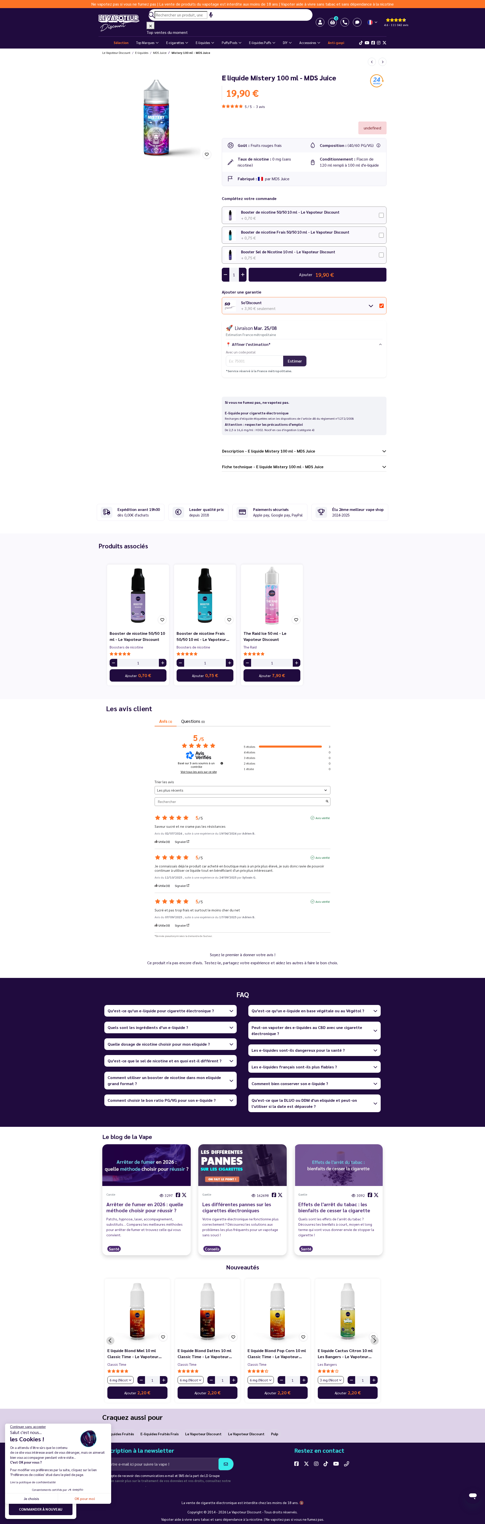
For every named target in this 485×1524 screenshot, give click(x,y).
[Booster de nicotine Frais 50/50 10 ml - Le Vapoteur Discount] (205, 595)
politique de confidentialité (123, 1485)
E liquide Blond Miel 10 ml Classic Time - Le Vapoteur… (134, 1353)
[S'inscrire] (226, 1464)
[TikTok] (361, 43)
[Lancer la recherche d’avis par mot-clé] (327, 801)
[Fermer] (151, 25)
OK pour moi (85, 1498)
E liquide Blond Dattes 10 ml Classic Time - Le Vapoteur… (205, 1353)
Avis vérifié (323, 818)
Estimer (295, 361)
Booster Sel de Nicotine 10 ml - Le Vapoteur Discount (288, 251)
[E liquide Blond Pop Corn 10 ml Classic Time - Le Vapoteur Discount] (277, 1311)
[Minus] (113, 663)
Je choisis (31, 1498)
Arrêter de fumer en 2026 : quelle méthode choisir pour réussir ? (144, 1207)
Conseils (212, 1248)
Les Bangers (327, 1364)
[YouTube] (336, 1463)
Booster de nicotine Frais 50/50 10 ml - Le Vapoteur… (203, 636)
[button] (332, 22)
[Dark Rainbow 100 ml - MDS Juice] (372, 62)
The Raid (250, 647)
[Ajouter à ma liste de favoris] (207, 154)
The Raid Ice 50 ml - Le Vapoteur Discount (265, 636)
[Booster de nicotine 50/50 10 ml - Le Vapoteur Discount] (138, 595)
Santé (114, 1248)
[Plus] (162, 663)
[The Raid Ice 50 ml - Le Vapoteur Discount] (272, 595)
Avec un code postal (241, 352)
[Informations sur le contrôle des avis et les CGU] (222, 763)
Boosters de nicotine (126, 647)
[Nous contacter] (346, 1463)
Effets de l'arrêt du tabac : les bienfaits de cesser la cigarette (334, 1207)
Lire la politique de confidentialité (33, 1482)
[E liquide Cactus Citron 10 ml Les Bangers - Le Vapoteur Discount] (347, 1311)
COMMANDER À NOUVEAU (41, 1509)
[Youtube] (367, 43)
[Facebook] (373, 43)
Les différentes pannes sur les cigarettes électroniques (236, 1207)
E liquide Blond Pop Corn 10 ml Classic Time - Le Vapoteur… (277, 1353)
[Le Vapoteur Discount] (123, 23)
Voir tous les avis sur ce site (199, 771)
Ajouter (138, 675)
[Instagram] (378, 43)
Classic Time (116, 1364)
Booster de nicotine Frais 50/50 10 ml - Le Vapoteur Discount (295, 232)
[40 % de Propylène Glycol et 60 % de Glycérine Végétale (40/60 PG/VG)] (378, 145)
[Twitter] (384, 43)
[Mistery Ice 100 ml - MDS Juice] (382, 62)
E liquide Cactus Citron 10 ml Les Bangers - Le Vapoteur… (345, 1353)
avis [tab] (165, 721)
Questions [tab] (192, 721)
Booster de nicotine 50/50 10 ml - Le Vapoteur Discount (290, 212)
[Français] (372, 22)
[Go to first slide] (375, 1341)
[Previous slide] (110, 1341)
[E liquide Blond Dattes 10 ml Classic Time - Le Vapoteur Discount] (207, 1311)
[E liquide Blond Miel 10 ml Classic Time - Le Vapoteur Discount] (137, 1311)
